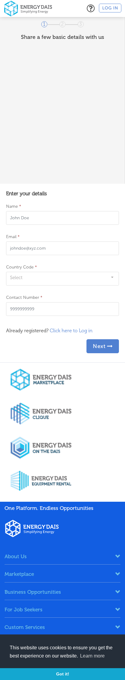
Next (100, 346)
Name (13, 206)
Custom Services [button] (25, 627)
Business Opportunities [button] (33, 592)
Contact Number (24, 297)
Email (13, 236)
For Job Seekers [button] (23, 610)
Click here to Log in (71, 330)
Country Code (21, 267)
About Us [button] (16, 556)
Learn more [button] (92, 655)
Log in (110, 8)
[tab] (62, 556)
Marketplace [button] (19, 574)
